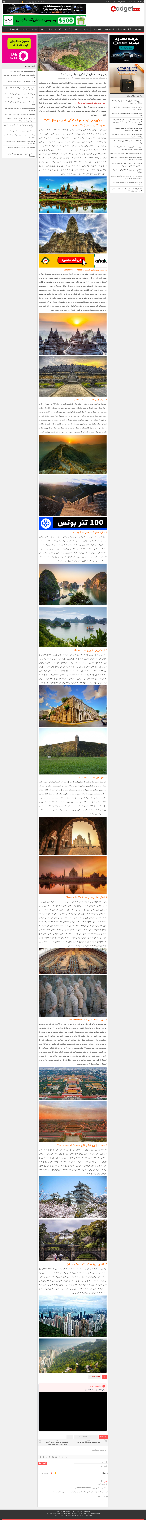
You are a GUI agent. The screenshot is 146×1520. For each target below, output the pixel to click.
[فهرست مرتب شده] (53, 1457)
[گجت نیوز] (125, 12)
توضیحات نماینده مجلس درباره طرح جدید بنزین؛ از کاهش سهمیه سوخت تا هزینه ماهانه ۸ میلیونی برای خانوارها (127, 122)
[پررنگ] (40, 1457)
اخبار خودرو (109, 29)
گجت (59, 29)
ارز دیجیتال (14, 29)
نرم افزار (50, 29)
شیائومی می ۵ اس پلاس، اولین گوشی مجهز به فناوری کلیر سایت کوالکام (57, 1442)
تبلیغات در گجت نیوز (120, 2)
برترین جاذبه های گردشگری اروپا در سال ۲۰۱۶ (90, 103)
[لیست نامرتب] (56, 1457)
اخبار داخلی (25, 29)
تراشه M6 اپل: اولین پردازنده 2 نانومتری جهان (22, 131)
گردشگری (69, 1437)
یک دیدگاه (102, 78)
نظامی (34, 29)
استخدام (108, 2)
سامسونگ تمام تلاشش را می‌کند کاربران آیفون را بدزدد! (19, 115)
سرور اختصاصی (74, 1516)
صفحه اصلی (138, 29)
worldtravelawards (94, 1377)
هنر (42, 29)
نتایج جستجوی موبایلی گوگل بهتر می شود (88, 1441)
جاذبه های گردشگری (87, 1437)
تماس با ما (132, 2)
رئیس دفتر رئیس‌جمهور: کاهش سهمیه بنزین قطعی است (126, 153)
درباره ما (141, 2)
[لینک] (65, 1457)
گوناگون (67, 29)
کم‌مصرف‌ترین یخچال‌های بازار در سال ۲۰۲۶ (22, 71)
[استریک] (49, 1457)
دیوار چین (77, 1437)
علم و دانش (97, 29)
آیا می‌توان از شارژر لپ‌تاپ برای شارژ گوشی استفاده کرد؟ (19, 94)
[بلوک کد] (62, 1457)
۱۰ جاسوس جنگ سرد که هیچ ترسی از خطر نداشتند (20, 98)
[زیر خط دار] (46, 1457)
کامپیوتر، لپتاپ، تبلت (81, 29)
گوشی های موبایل (124, 29)
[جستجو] (4, 1)
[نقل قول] (59, 1457)
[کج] (43, 1457)
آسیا (96, 1437)
